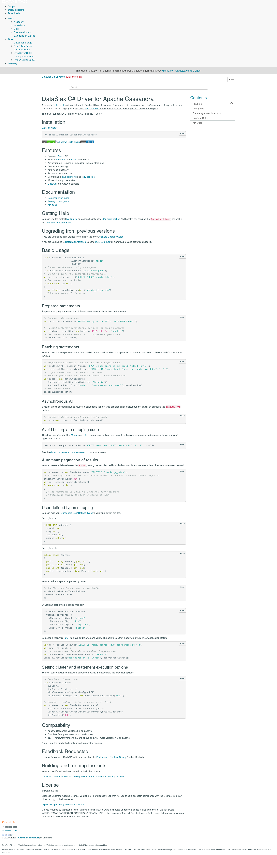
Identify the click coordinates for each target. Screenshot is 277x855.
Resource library (22, 32)
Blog (16, 28)
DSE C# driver (91, 108)
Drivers (11, 39)
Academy (19, 21)
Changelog (198, 108)
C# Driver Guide (22, 49)
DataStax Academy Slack (59, 222)
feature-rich (58, 105)
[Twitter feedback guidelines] (9, 835)
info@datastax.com (9, 830)
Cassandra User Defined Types (77, 513)
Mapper (75, 435)
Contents (198, 97)
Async (61, 156)
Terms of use (34, 837)
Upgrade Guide (200, 118)
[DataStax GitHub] (11, 835)
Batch (74, 159)
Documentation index (58, 198)
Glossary (12, 63)
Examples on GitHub (24, 35)
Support (12, 6)
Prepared (60, 159)
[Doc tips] (6, 835)
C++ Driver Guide (23, 46)
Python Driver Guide (24, 59)
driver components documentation (67, 452)
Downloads (14, 13)
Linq (86, 435)
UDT (67, 637)
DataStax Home (16, 9)
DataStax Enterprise (75, 241)
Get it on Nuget (49, 127)
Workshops (19, 25)
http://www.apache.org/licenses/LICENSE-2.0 (65, 804)
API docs (52, 204)
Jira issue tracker (110, 219)
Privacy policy (22, 837)
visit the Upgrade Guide (111, 236)
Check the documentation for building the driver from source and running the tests (83, 776)
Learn (11, 18)
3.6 (230, 79)
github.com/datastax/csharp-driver (181, 70)
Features (197, 103)
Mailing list (71, 219)
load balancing (69, 176)
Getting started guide (58, 201)
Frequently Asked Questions (207, 113)
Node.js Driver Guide (24, 56)
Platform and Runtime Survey (111, 757)
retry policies (88, 176)
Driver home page (23, 42)
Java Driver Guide (23, 53)
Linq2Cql (52, 183)
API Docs (197, 122)
